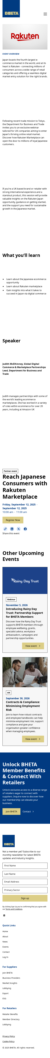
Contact (6, 952)
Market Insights (9, 983)
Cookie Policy (8, 1041)
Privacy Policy (8, 1036)
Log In (5, 957)
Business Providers (11, 978)
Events (5, 946)
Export (5, 993)
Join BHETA (11, 811)
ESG (4, 998)
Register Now (13, 520)
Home (5, 931)
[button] (45, 14)
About (5, 936)
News (5, 941)
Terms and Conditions (14, 909)
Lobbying (6, 988)
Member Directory (10, 1019)
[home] (11, 8)
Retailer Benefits (10, 1014)
